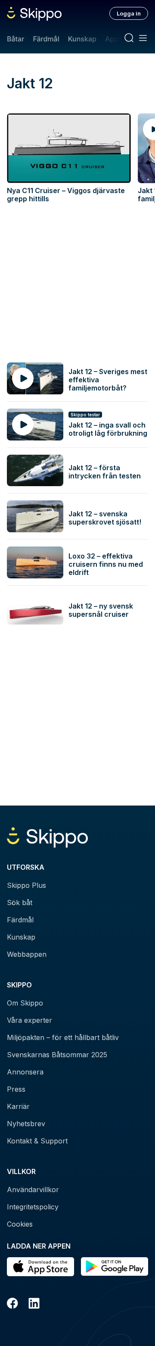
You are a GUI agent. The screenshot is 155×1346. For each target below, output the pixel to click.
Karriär (18, 1106)
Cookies (20, 1224)
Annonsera (25, 1072)
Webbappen (26, 954)
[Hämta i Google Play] (114, 1266)
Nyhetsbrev (26, 1123)
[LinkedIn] (34, 1305)
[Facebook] (12, 1305)
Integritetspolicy (33, 1206)
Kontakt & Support (37, 1141)
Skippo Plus (26, 885)
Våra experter (29, 1020)
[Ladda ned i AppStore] (40, 1266)
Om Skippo (25, 1003)
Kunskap (82, 38)
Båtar (15, 38)
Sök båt (19, 902)
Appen (116, 38)
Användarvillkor (33, 1189)
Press (16, 1089)
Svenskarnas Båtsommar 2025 (57, 1054)
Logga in (129, 13)
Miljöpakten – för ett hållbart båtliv (63, 1037)
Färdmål (46, 38)
